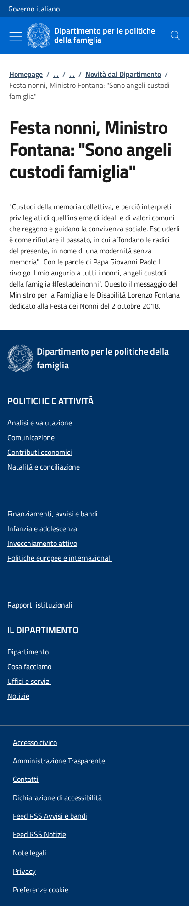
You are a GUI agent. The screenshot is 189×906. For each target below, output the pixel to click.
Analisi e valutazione (39, 422)
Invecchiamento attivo (42, 543)
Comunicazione (31, 437)
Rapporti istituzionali (39, 604)
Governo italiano (34, 8)
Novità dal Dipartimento (123, 74)
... (56, 74)
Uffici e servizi (29, 681)
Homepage (26, 74)
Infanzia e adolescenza (42, 528)
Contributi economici (39, 452)
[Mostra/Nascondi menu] (15, 36)
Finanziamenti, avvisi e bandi (52, 513)
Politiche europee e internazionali (59, 557)
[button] (40, 889)
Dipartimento (28, 651)
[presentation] (175, 35)
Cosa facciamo (29, 666)
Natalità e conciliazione (43, 466)
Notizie (18, 695)
